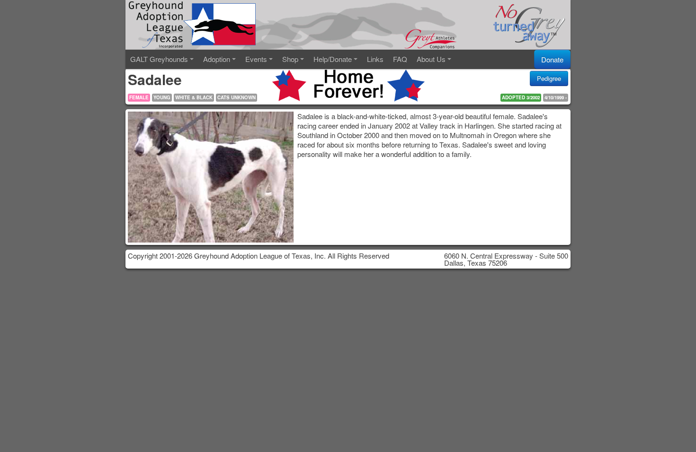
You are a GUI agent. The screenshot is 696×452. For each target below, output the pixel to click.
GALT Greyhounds (159, 59)
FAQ (400, 59)
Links (375, 59)
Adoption (216, 59)
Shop (290, 59)
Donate (552, 59)
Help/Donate (332, 59)
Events (256, 59)
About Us (431, 59)
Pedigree (549, 78)
